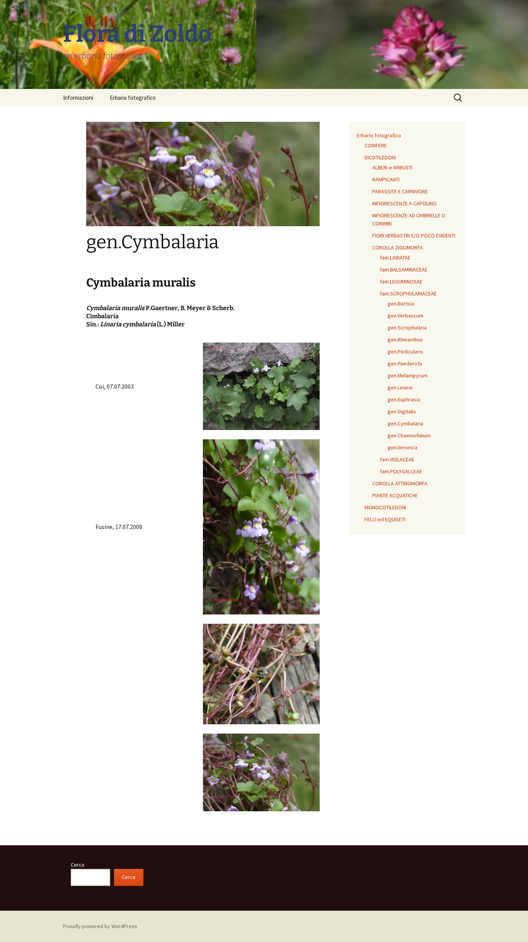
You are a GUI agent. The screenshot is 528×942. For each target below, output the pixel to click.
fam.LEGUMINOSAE (401, 281)
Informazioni (78, 97)
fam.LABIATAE (395, 257)
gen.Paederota (405, 363)
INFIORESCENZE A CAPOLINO (404, 203)
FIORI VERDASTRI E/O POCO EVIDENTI (413, 235)
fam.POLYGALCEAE (401, 471)
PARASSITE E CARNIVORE (400, 191)
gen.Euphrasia (404, 399)
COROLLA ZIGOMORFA (397, 247)
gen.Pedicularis (405, 351)
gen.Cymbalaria (405, 423)
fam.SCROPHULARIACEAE (408, 293)
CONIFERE (375, 145)
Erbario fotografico (133, 97)
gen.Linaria (400, 387)
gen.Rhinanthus (405, 339)
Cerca (77, 864)
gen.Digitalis (402, 411)
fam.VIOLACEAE (397, 459)
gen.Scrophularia (407, 327)
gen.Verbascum (405, 315)
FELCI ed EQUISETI (384, 519)
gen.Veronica (402, 447)
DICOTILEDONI (380, 157)
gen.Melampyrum (408, 375)
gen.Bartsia (401, 303)
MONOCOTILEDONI (385, 507)
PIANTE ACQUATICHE (395, 495)
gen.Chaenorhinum (409, 435)
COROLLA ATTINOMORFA (400, 483)
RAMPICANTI (386, 179)
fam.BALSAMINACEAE (404, 269)
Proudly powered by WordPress (100, 926)
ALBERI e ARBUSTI (392, 167)
